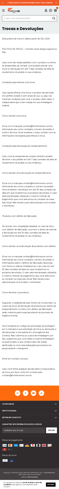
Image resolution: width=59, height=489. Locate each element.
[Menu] (4, 10)
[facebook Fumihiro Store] (25, 393)
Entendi (50, 484)
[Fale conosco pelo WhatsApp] (50, 10)
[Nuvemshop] (29, 477)
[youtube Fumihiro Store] (33, 393)
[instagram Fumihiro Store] (17, 393)
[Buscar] (53, 18)
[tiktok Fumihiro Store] (41, 393)
